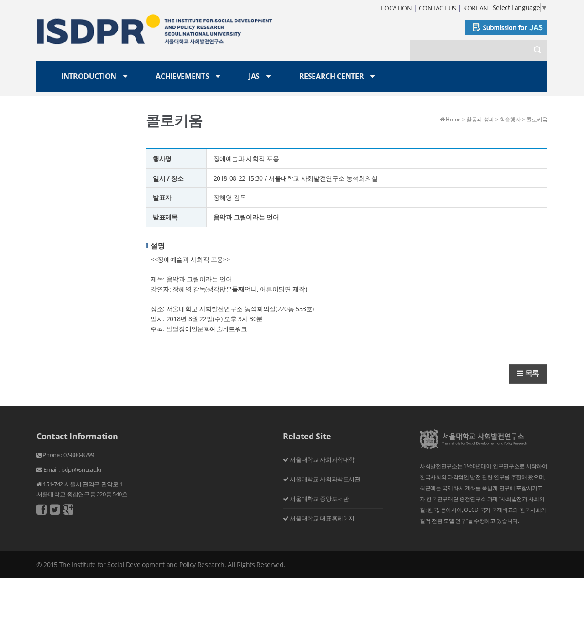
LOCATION (396, 8)
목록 (531, 373)
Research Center (331, 76)
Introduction (88, 76)
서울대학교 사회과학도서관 (325, 479)
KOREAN (475, 8)
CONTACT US (438, 8)
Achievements (182, 76)
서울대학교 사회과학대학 (322, 459)
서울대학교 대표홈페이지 (322, 518)
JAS (254, 76)
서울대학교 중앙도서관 (319, 499)
